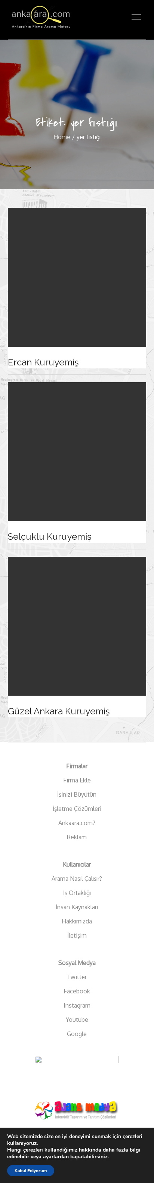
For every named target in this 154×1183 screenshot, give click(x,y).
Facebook (77, 991)
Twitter (77, 977)
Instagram (77, 1005)
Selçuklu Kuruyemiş (50, 536)
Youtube (77, 1019)
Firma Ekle (77, 780)
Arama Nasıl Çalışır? (77, 878)
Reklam (77, 837)
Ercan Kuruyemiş (43, 362)
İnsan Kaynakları (77, 907)
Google (77, 1034)
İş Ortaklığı (77, 893)
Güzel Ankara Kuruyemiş (59, 711)
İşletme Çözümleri (77, 808)
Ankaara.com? (76, 823)
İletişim (77, 935)
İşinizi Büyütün (76, 794)
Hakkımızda (77, 921)
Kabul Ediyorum (31, 1171)
